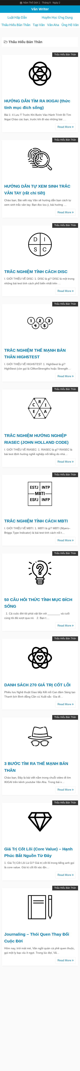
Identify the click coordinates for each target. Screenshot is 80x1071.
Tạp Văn (39, 25)
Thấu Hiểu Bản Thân (15, 25)
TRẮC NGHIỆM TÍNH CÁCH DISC (35, 271)
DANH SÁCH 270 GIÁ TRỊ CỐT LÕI (37, 685)
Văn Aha (53, 25)
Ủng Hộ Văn (70, 25)
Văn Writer (40, 9)
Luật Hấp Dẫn (17, 17)
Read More (64, 126)
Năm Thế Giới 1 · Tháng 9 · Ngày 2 (41, 2)
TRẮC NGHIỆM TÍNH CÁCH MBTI (36, 521)
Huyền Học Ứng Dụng (57, 17)
